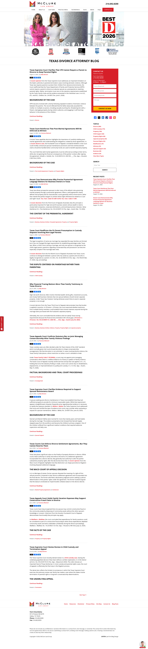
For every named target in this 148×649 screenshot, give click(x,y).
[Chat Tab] (74, 324)
